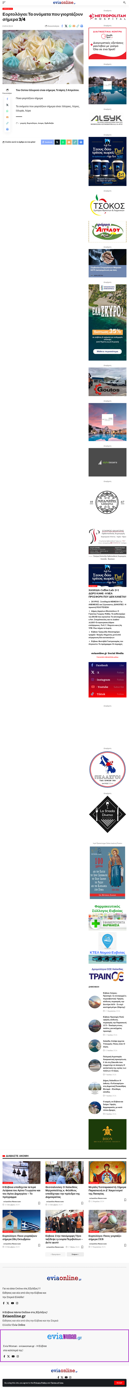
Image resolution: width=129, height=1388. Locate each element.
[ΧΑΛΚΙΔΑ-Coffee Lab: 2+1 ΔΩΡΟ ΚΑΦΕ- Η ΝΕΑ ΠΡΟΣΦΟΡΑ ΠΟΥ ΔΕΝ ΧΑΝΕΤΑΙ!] (107, 575)
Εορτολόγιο (32, 123)
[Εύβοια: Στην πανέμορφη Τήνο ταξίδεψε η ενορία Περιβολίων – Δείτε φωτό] (64, 1221)
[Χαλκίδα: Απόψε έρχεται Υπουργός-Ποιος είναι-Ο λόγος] (95, 1045)
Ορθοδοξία (7, 9)
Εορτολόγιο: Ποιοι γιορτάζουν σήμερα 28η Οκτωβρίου (20, 1237)
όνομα (40, 123)
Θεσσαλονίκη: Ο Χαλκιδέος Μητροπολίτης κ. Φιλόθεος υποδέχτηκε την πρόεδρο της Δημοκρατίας (62, 1192)
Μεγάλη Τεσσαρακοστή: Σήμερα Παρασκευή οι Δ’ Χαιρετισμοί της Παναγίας (107, 1190)
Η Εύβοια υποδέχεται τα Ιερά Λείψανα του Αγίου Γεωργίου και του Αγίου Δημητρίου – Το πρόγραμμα (21, 1192)
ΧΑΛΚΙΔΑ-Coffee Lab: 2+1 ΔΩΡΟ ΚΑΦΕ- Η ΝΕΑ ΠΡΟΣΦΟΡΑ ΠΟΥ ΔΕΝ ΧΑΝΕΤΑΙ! (107, 593)
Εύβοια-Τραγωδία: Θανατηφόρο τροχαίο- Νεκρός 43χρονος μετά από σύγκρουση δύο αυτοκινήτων (105, 635)
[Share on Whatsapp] (70, 26)
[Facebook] (107, 665)
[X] (107, 672)
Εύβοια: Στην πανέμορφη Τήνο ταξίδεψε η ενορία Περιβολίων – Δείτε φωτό (64, 1239)
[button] (119, 1383)
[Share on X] (66, 26)
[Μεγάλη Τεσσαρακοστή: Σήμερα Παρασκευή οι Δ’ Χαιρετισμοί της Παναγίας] (107, 1172)
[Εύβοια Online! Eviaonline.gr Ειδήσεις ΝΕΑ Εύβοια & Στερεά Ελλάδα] (64, 2)
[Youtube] (107, 687)
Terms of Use (57, 1383)
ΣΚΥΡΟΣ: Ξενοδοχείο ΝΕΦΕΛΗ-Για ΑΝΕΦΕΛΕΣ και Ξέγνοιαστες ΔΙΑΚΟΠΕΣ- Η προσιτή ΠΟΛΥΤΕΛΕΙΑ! (107, 604)
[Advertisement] (107, 726)
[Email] (74, 26)
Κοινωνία (92, 586)
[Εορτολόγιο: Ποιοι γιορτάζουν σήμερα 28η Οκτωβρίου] (21, 1221)
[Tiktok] (107, 694)
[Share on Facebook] (62, 26)
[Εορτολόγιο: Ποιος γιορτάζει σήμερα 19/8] (107, 1221)
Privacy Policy (40, 1383)
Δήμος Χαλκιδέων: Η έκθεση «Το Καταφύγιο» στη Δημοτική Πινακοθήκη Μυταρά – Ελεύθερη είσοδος (114, 1086)
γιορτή (23, 123)
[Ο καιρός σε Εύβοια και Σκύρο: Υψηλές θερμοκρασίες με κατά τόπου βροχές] (95, 1107)
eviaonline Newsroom (12, 1202)
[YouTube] (12, 1303)
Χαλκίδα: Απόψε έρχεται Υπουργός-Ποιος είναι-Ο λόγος (114, 1044)
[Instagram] (107, 679)
